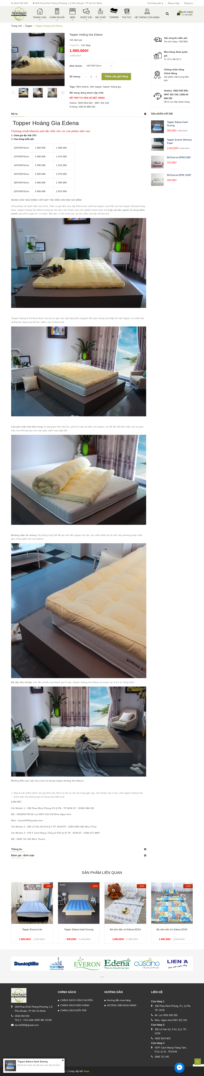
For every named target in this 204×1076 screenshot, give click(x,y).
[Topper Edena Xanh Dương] (79, 903)
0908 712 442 (162, 1056)
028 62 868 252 (87, 106)
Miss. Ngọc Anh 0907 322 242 (171, 1020)
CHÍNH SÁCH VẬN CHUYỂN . (77, 1000)
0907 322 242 (102, 103)
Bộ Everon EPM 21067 (179, 175)
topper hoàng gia (112, 86)
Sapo (87, 1071)
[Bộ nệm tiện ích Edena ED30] (172, 903)
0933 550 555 (21, 3)
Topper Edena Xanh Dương (78, 929)
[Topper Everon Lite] (32, 903)
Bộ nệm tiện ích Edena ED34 (125, 929)
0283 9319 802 (163, 1038)
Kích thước (75, 66)
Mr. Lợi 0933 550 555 (166, 1015)
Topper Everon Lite (32, 929)
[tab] (78, 114)
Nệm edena (82, 86)
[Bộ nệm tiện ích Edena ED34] (125, 903)
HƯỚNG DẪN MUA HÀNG (122, 1005)
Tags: (72, 86)
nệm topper (96, 86)
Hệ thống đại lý (155, 3)
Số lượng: (75, 76)
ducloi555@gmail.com (27, 1025)
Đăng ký (188, 3)
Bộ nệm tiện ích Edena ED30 (172, 929)
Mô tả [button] (14, 113)
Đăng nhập (173, 3)
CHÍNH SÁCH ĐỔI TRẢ (73, 1010)
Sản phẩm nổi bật (162, 113)
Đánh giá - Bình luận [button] (22, 855)
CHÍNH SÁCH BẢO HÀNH (74, 1005)
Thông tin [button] (16, 849)
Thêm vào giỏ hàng (116, 76)
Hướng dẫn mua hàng (119, 1000)
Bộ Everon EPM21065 (179, 157)
